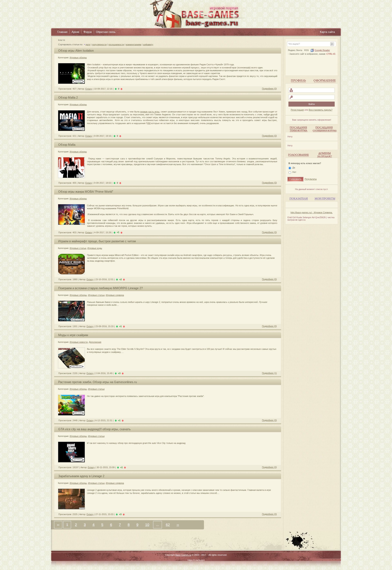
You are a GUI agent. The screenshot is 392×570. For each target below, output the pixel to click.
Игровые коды (94, 248)
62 (168, 525)
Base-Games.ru (183, 555)
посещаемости (116, 44)
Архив (75, 31)
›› (178, 525)
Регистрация (297, 110)
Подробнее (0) (269, 88)
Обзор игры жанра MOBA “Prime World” (85, 191)
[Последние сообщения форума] (325, 129)
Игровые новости (79, 342)
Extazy (88, 89)
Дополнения (95, 342)
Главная (62, 31)
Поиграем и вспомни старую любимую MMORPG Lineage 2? (100, 288)
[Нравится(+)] (115, 89)
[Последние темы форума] (298, 129)
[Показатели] (298, 198)
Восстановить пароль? (320, 110)
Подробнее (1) (269, 373)
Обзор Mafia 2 (68, 97)
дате (88, 44)
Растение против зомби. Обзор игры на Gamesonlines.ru (97, 382)
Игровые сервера (115, 295)
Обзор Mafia (66, 144)
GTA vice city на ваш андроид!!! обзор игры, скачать (94, 429)
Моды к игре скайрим (73, 335)
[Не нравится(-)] (121, 89)
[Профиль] (298, 80)
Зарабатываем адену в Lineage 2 (81, 476)
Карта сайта (327, 31)
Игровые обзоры (78, 57)
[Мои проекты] (325, 198)
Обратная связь (106, 31)
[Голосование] (298, 155)
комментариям (133, 44)
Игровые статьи (78, 248)
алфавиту (148, 44)
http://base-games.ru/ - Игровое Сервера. (312, 212)
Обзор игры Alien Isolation (76, 50)
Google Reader (322, 50)
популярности (99, 44)
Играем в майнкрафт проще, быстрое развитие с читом (97, 241)
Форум (88, 31)
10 (147, 525)
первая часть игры (149, 111)
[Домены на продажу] (325, 155)
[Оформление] (325, 80)
